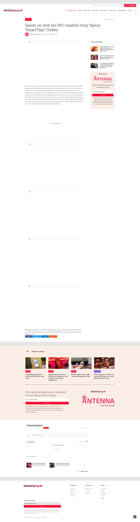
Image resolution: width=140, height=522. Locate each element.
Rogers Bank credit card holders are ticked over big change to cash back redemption (57, 377)
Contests (110, 5)
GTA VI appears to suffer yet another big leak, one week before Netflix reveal (104, 376)
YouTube (103, 496)
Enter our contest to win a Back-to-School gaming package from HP (107, 57)
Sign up (85, 427)
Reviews (87, 10)
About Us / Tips (89, 488)
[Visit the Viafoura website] (84, 471)
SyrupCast (103, 5)
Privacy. (38, 517)
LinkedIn (45, 336)
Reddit (53, 336)
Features (95, 10)
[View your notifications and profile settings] (86, 441)
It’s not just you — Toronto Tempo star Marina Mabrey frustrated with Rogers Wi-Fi (107, 49)
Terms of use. (43, 517)
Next (112, 19)
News (80, 10)
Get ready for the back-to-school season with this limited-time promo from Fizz (107, 65)
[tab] (30, 441)
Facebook (29, 336)
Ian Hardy (31, 34)
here (33, 334)
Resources (104, 10)
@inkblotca (37, 34)
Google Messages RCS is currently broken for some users (34, 376)
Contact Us (96, 5)
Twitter (37, 336)
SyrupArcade (71, 10)
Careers (87, 493)
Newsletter (117, 5)
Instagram (103, 493)
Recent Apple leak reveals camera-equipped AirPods (80, 375)
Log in (82, 427)
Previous (107, 19)
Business (113, 10)
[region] (57, 448)
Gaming (97, 371)
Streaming (122, 10)
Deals (130, 10)
